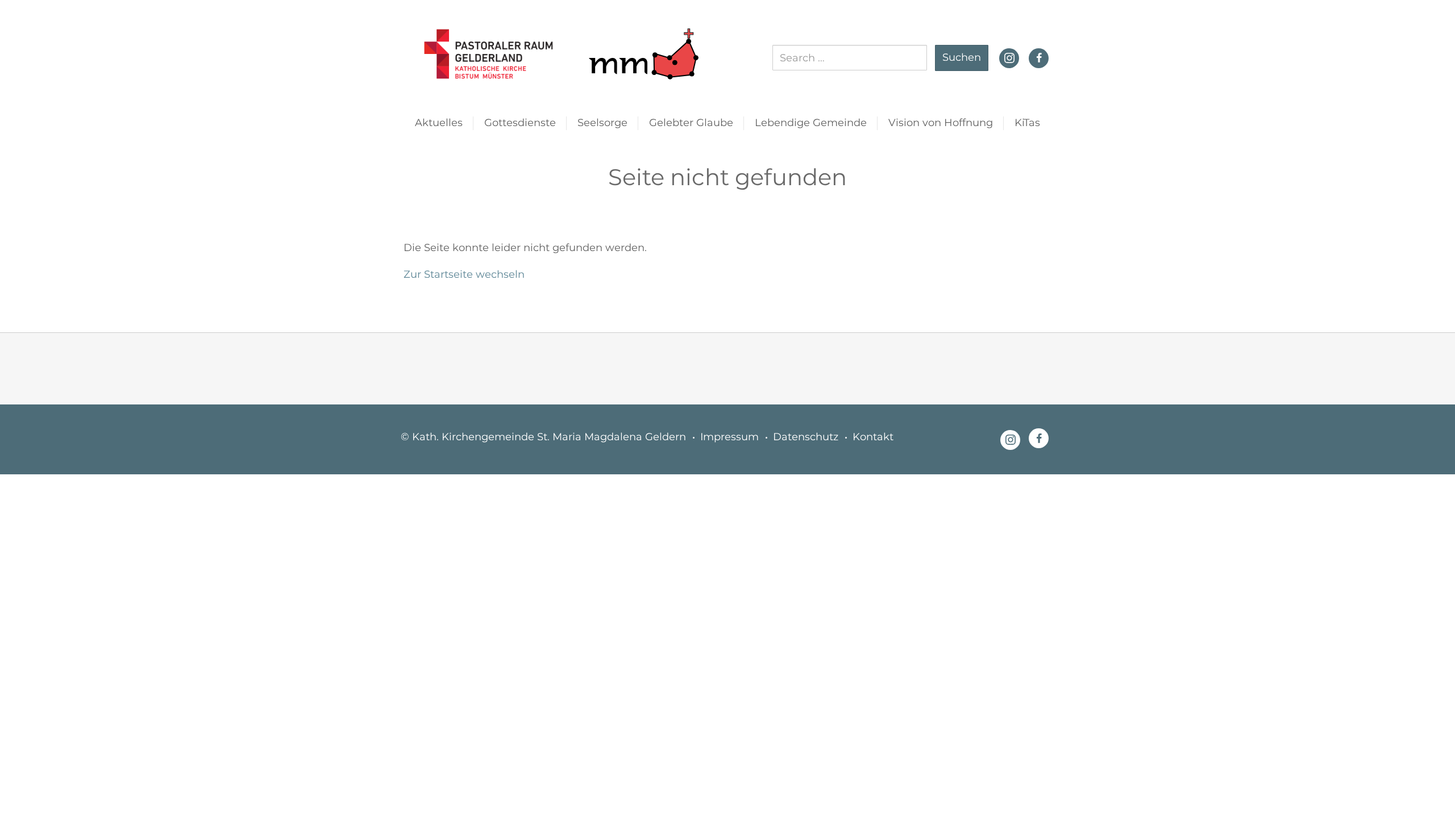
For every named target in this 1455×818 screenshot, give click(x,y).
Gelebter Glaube (691, 122)
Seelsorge (602, 122)
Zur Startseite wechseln (464, 274)
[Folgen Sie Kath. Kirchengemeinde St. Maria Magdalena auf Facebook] (1039, 58)
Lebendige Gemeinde (811, 122)
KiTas (1027, 122)
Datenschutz (805, 437)
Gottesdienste (520, 122)
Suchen (961, 57)
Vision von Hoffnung (940, 122)
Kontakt (873, 437)
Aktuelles (439, 122)
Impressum (729, 437)
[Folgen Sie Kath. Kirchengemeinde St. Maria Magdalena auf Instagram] (1009, 57)
